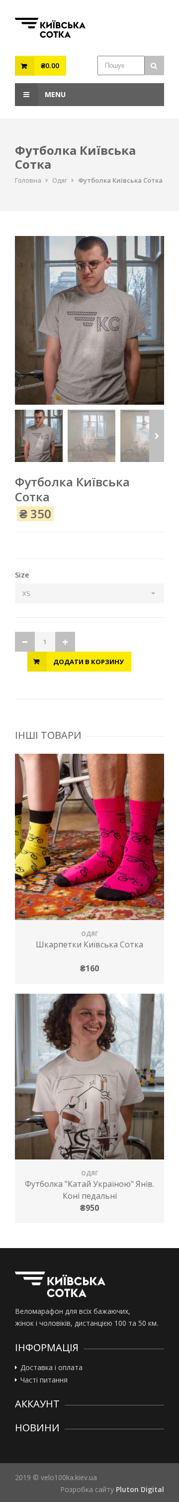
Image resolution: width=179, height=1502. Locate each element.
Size (22, 574)
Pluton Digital (140, 1489)
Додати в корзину (88, 661)
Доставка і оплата (51, 1367)
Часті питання (44, 1380)
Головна (28, 180)
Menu (54, 94)
